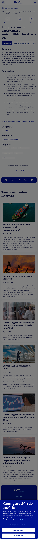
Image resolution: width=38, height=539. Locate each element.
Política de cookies (26, 520)
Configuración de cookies (18, 525)
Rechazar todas (18, 530)
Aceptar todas (18, 535)
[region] (19, 519)
